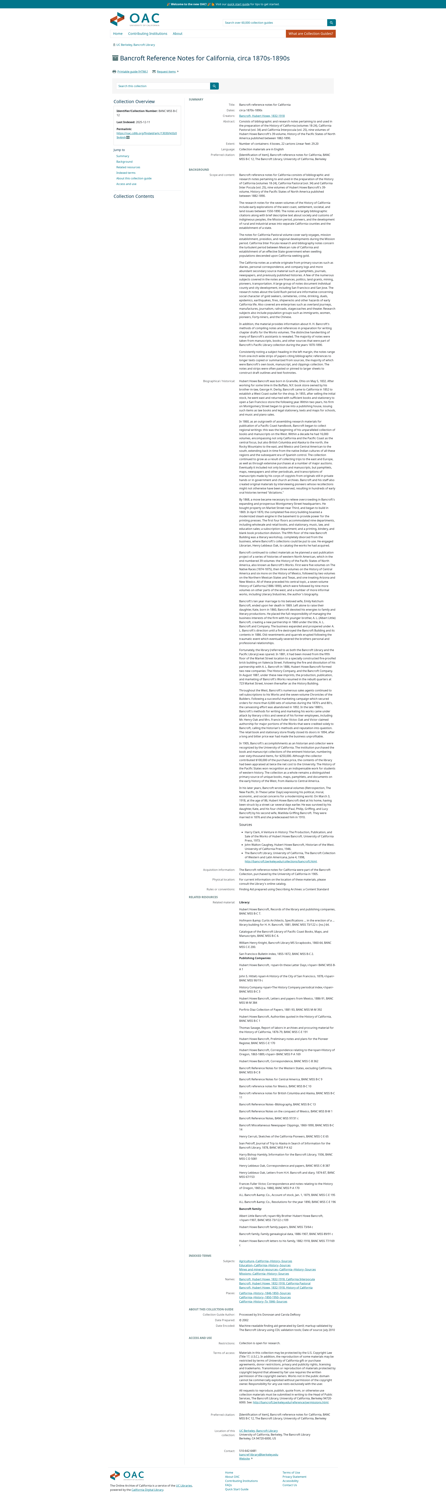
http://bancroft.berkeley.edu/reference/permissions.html (290, 1402)
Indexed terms (126, 173)
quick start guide (238, 4)
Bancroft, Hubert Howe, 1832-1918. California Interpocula (277, 1279)
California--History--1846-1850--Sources (265, 1293)
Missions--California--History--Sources (264, 1274)
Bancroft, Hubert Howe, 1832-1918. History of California (276, 1287)
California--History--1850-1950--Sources (265, 1297)
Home (118, 33)
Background (124, 162)
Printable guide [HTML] (132, 71)
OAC (135, 19)
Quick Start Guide (236, 1489)
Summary (122, 156)
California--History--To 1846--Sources (263, 1301)
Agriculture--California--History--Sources (265, 1261)
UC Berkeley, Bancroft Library (135, 45)
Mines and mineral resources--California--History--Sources (277, 1269)
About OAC (232, 1477)
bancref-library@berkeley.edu (258, 1454)
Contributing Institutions (147, 33)
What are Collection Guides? (311, 33)
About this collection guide (134, 178)
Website (244, 1459)
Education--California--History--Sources (265, 1265)
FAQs (228, 1485)
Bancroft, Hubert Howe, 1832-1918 (262, 116)
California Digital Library (147, 1490)
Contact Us (290, 1485)
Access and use (126, 184)
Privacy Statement (294, 1477)
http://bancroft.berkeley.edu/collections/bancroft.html (281, 861)
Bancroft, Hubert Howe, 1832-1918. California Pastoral (274, 1283)
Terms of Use (291, 1472)
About (177, 33)
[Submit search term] (331, 22)
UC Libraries (184, 1485)
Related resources (128, 167)
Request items (166, 71)
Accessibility (290, 1481)
